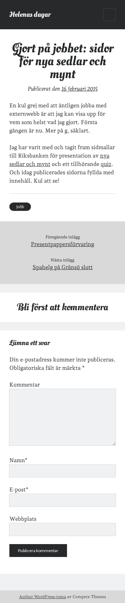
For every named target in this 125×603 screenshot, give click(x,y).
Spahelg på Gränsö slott (63, 267)
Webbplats (22, 519)
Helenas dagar (30, 14)
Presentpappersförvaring (62, 244)
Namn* (18, 460)
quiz (106, 164)
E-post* (18, 489)
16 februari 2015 (79, 88)
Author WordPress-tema (42, 596)
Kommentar (24, 384)
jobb (20, 206)
